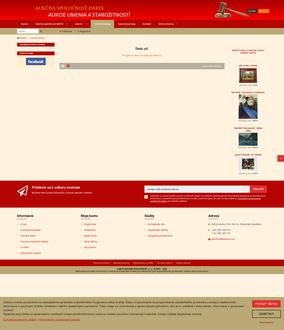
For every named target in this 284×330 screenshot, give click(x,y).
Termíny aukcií (28, 235)
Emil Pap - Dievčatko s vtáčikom (248, 92)
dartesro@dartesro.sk (223, 239)
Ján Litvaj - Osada (248, 65)
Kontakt (147, 23)
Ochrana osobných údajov (34, 241)
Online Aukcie (166, 23)
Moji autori (90, 247)
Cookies (24, 247)
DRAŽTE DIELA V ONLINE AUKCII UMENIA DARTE (248, 51)
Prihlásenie (67, 31)
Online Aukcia (183, 263)
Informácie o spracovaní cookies (59, 319)
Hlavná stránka (102, 263)
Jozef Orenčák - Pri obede (248, 154)
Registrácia (85, 31)
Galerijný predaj (126, 23)
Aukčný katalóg (102, 23)
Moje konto (90, 235)
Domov (24, 23)
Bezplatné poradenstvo (160, 235)
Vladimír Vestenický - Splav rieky (248, 129)
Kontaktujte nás (156, 224)
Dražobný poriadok (30, 229)
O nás (23, 224)
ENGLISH (264, 11)
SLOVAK (252, 11)
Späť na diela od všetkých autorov (143, 55)
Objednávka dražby (158, 229)
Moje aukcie (90, 241)
